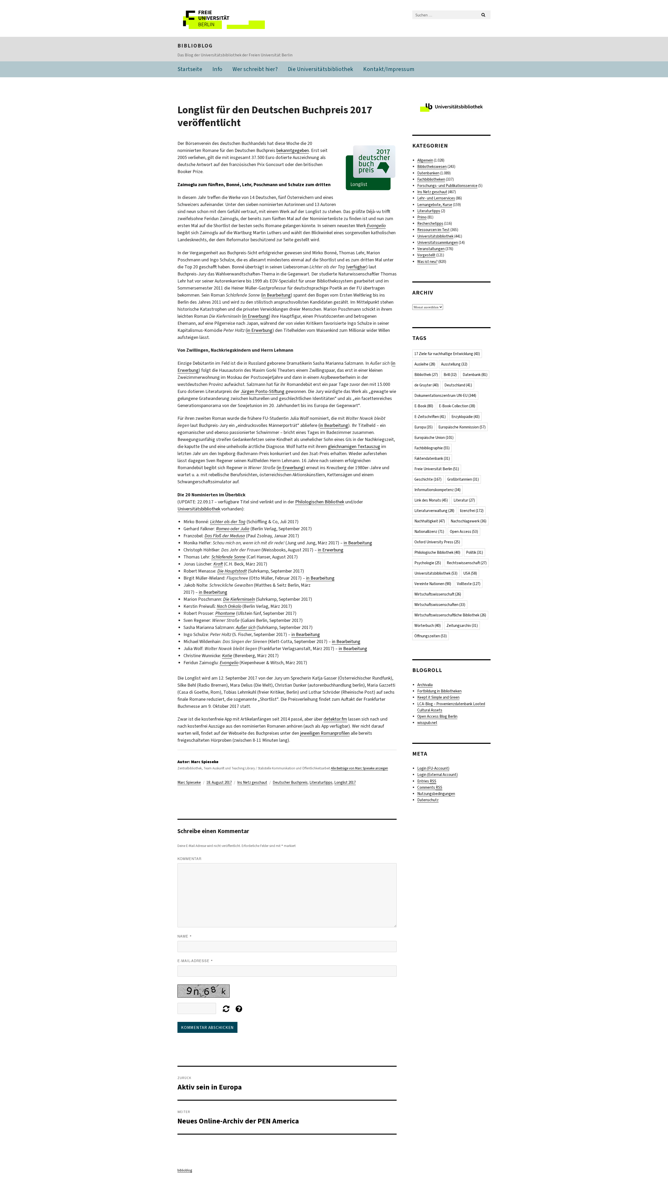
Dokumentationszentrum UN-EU (445, 395)
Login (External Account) (437, 774)
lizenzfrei (472, 510)
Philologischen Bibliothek (319, 502)
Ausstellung (454, 364)
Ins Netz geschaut (252, 782)
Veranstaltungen (431, 248)
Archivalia (425, 684)
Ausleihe (424, 364)
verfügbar (356, 267)
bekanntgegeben (292, 150)
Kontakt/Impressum (389, 69)
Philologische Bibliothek (437, 552)
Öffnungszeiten (430, 636)
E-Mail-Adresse (195, 960)
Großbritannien (463, 479)
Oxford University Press (437, 542)
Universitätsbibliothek (198, 509)
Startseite (189, 69)
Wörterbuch (427, 625)
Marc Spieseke (189, 782)
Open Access (464, 531)
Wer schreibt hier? (255, 69)
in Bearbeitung (276, 295)
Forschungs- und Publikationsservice (447, 185)
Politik (474, 552)
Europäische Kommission (462, 427)
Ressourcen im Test (433, 229)
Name (184, 936)
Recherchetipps (430, 223)
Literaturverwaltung (434, 510)
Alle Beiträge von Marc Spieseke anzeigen (359, 768)
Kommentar (189, 858)
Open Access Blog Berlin (437, 716)
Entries (426, 781)
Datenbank (475, 374)
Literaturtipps (320, 782)
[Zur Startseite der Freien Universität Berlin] (221, 18)
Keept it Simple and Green (438, 697)
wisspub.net (427, 722)
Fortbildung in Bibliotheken (439, 691)
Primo (422, 217)
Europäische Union (434, 437)
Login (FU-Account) (433, 768)
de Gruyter (426, 385)
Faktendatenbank (432, 458)
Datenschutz (428, 800)
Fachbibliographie (432, 448)
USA (470, 573)
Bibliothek (426, 374)
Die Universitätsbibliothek (320, 69)
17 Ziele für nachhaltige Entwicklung (447, 353)
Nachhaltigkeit (429, 521)
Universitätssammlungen (437, 242)
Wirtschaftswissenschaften (439, 604)
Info (217, 69)
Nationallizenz (429, 531)
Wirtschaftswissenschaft (437, 594)
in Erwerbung (256, 316)
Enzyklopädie (465, 416)
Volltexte (468, 583)
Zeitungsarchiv (462, 625)
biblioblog (195, 45)
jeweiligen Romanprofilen (325, 733)
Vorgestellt (426, 255)
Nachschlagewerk (468, 521)
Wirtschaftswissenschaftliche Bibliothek (450, 615)
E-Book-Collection (457, 406)
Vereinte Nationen (432, 583)
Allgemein (425, 160)
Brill (450, 374)
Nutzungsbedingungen (436, 793)
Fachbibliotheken (431, 179)
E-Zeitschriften (430, 416)
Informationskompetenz (437, 489)
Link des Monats (431, 500)
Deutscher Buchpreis (290, 782)
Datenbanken (428, 173)
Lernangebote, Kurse (434, 204)
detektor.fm (335, 719)
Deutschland (458, 385)
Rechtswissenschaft (467, 563)
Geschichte (428, 479)
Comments (429, 787)
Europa (423, 427)
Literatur (464, 500)
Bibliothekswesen (432, 166)
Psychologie (427, 563)
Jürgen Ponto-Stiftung (262, 391)
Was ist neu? (427, 261)
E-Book (423, 406)
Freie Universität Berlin (436, 469)
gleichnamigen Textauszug (354, 446)
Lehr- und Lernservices (436, 198)
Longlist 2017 (345, 782)
